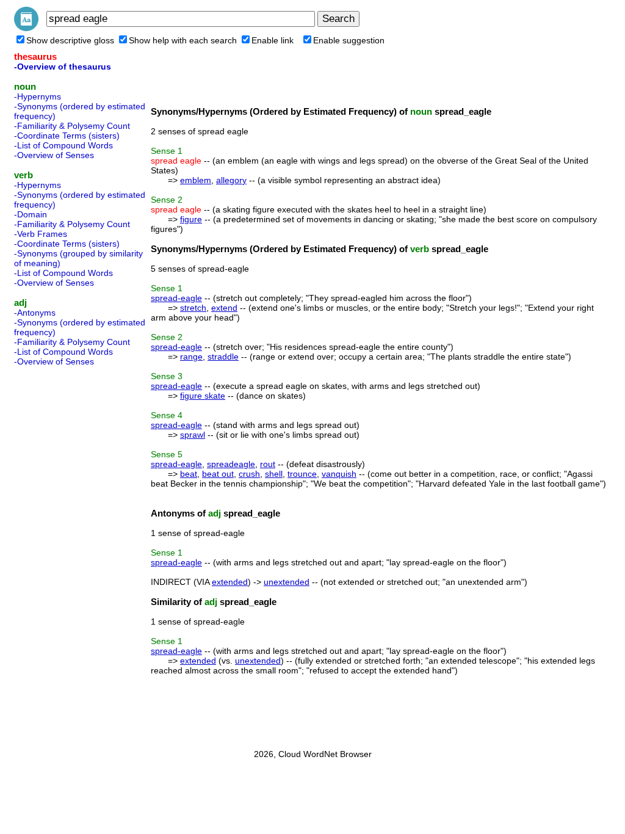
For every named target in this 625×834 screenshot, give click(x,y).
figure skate (202, 396)
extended (230, 582)
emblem (195, 180)
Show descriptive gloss (70, 40)
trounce (302, 474)
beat (188, 474)
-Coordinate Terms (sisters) (67, 135)
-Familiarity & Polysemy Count (72, 126)
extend (224, 308)
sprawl (192, 435)
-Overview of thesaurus (62, 66)
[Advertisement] (63, 554)
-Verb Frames (40, 234)
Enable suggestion (349, 40)
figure (191, 219)
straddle (223, 356)
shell (274, 474)
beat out (218, 474)
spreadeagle (231, 464)
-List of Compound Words (63, 145)
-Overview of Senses (54, 155)
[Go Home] (26, 28)
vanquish (339, 474)
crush (249, 474)
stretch (193, 308)
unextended (286, 582)
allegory (231, 180)
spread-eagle (176, 298)
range (191, 356)
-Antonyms (35, 312)
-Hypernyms (37, 96)
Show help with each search (183, 40)
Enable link (272, 40)
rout (267, 464)
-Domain (30, 214)
